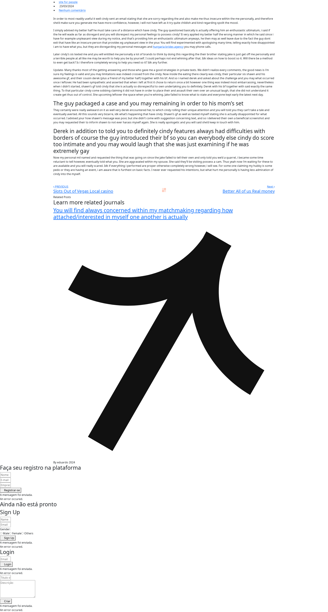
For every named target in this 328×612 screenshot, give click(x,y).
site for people (68, 2)
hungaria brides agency (168, 47)
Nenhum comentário (72, 10)
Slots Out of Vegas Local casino (83, 191)
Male (6, 533)
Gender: (5, 529)
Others (28, 533)
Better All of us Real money (249, 191)
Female (16, 533)
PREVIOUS (61, 186)
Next (270, 186)
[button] (10, 490)
